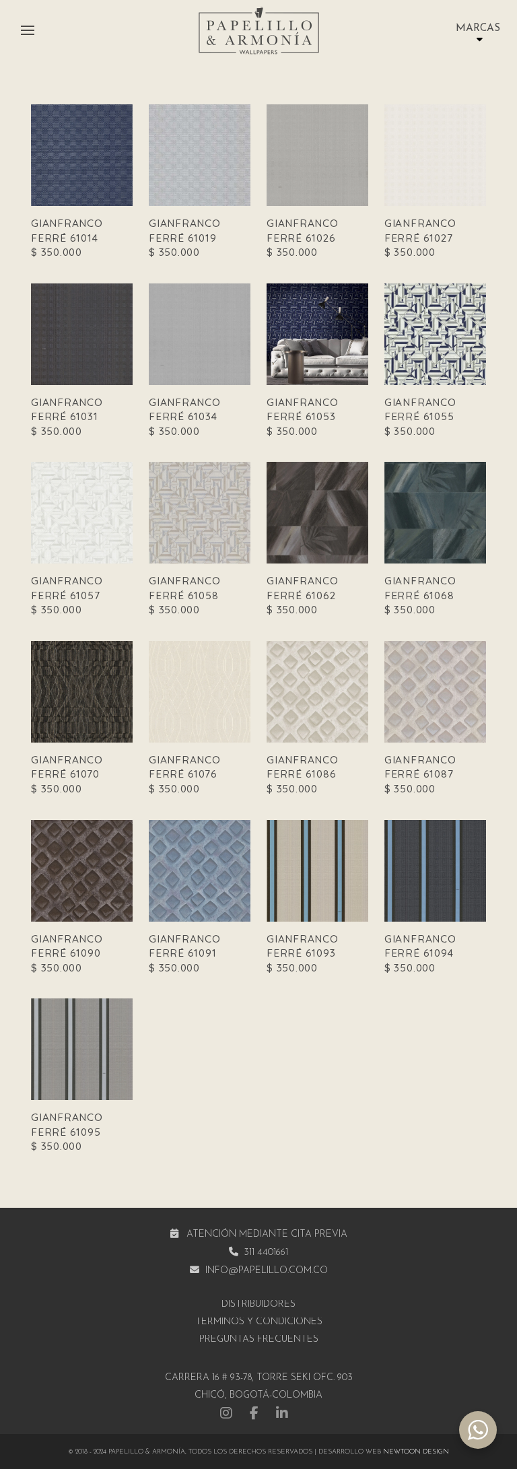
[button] (27, 30)
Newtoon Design (416, 1452)
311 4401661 (266, 1253)
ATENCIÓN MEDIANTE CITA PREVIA (266, 1234)
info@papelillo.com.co (266, 1271)
